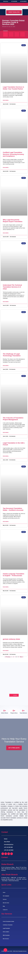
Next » (21, 656)
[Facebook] (2, 853)
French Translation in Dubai (8, 921)
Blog (4, 906)
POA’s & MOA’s (6, 931)
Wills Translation (6, 935)
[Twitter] (5, 853)
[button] (25, 4)
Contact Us (5, 909)
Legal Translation (6, 928)
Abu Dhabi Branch (9, 874)
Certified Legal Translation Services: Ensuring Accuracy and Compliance (13, 154)
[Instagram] (8, 853)
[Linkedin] (11, 853)
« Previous (8, 656)
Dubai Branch (7, 864)
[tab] (5, 34)
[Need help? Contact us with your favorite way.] (5, 950)
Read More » (6, 100)
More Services (6, 938)
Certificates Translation (7, 924)
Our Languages (6, 895)
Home (4, 892)
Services (5, 899)
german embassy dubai (11, 639)
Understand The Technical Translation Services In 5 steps (12, 286)
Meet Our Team (6, 902)
